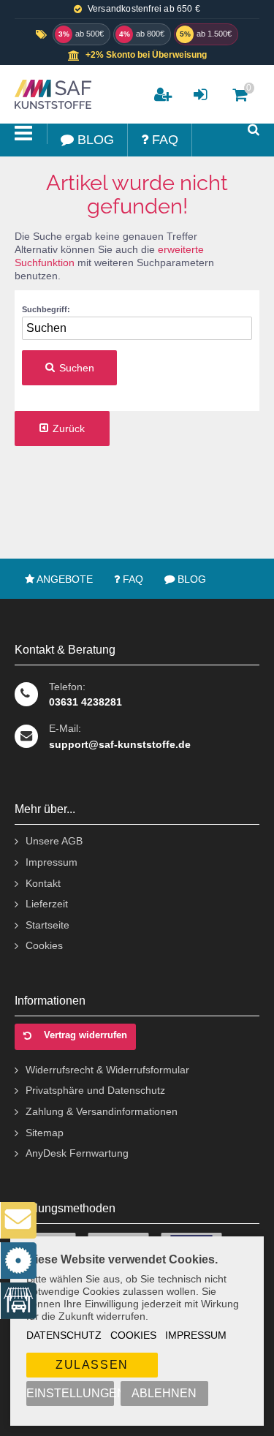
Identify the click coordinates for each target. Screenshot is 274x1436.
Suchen (69, 368)
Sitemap (45, 1132)
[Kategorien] (23, 134)
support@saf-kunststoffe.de (120, 744)
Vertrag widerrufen (85, 1034)
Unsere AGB (54, 841)
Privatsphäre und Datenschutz (95, 1090)
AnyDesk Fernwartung (77, 1153)
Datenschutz (64, 1335)
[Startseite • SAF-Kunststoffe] (51, 94)
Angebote (63, 579)
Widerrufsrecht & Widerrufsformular (107, 1070)
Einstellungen (70, 1393)
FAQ (131, 579)
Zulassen (92, 1364)
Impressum (196, 1335)
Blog (190, 579)
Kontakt (43, 883)
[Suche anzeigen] (253, 130)
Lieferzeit (47, 904)
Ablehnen (164, 1393)
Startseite (47, 925)
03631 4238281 (85, 702)
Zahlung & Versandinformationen (102, 1111)
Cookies (133, 1335)
